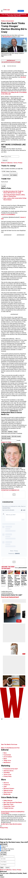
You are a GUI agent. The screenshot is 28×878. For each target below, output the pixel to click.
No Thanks (3, 854)
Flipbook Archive (8, 790)
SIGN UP (5, 160)
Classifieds (7, 772)
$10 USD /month (6, 436)
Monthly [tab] (10, 431)
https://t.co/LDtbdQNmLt (8, 214)
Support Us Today (6, 442)
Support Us (20, 10)
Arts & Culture (8, 756)
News (5, 753)
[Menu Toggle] (1, 11)
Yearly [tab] (15, 431)
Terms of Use (7, 774)
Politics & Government (7, 21)
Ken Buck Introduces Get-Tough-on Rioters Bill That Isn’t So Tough (13, 192)
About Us (6, 782)
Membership (7, 794)
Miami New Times (8, 804)
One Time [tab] (4, 431)
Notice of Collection (6, 162)
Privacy (20, 162)
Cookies (11, 811)
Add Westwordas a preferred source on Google (11, 61)
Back (2, 867)
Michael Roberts (7, 36)
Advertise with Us (8, 770)
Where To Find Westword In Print (10, 748)
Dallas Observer (8, 800)
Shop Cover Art (8, 792)
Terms (15, 162)
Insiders (3, 847)
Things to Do (4, 846)
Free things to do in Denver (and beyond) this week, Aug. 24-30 (14, 15)
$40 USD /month (6, 438)
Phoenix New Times (9, 806)
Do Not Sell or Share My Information (11, 824)
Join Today (3, 852)
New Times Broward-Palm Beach (13, 802)
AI (21, 811)
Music (5, 758)
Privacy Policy (7, 776)
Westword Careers (9, 788)
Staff (5, 786)
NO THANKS (13, 175)
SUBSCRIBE (6, 175)
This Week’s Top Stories (7, 849)
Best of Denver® (5, 850)
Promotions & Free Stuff (11, 768)
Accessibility (17, 811)
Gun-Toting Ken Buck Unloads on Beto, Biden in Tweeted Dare (14, 195)
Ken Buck (23, 77)
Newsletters (7, 762)
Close (2, 877)
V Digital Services (8, 808)
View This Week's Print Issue (9, 744)
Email (3, 156)
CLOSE (3, 186)
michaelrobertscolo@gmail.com (10, 490)
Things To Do (7, 760)
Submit (7, 867)
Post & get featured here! (10, 597)
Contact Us (7, 784)
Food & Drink (7, 755)
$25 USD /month (16, 436)
